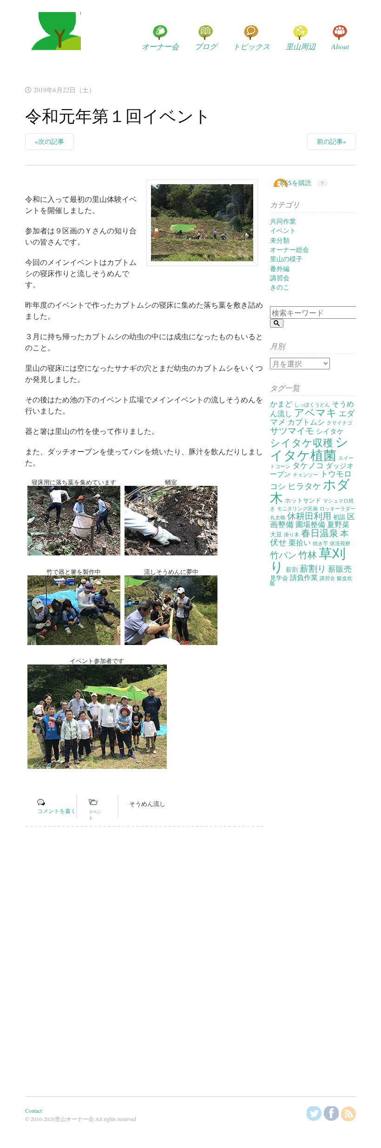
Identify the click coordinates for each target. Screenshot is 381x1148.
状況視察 (340, 543)
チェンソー (305, 474)
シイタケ (330, 431)
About (340, 46)
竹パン (283, 555)
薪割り (313, 568)
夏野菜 (338, 524)
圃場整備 (310, 524)
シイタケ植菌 (309, 447)
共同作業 (283, 221)
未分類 (279, 240)
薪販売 (340, 568)
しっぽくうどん (312, 404)
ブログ (206, 46)
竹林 (307, 554)
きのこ (279, 287)
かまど (281, 404)
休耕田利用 (309, 516)
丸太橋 (277, 517)
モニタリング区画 (297, 508)
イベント (283, 230)
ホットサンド (303, 500)
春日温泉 (319, 533)
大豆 (276, 534)
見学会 (279, 578)
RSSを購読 (295, 182)
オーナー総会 (289, 249)
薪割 (292, 569)
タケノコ (308, 465)
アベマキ (315, 412)
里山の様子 (286, 258)
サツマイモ (292, 430)
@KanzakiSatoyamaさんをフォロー (314, 1113)
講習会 (279, 277)
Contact (33, 1110)
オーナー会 (160, 46)
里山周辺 (300, 46)
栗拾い (300, 542)
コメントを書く (56, 810)
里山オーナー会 (53, 40)
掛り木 (291, 534)
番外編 (279, 268)
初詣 (339, 517)
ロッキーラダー (337, 508)
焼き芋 (320, 543)
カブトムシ (306, 422)
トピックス (251, 46)
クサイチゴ (339, 422)
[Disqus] (144, 961)
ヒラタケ (304, 485)
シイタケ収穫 (301, 442)
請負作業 (304, 577)
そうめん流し (147, 804)
